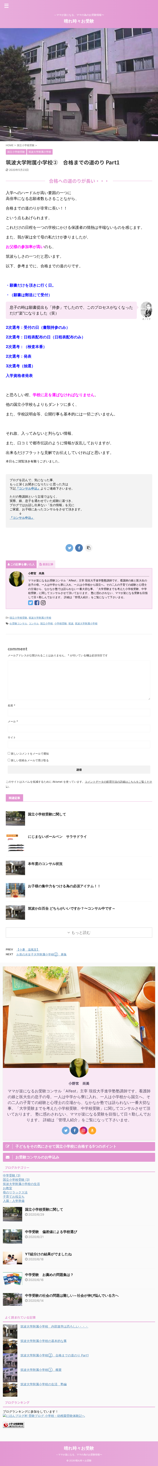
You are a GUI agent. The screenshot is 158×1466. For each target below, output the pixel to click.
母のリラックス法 (15, 1192)
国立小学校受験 (18, 617)
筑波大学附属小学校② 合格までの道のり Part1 (54, 1355)
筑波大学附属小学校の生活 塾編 (43, 1384)
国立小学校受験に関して (47, 814)
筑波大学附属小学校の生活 (21, 1184)
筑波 (70, 623)
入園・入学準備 (13, 1201)
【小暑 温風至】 (28, 949)
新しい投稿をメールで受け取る (30, 760)
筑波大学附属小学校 (40, 617)
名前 (11, 705)
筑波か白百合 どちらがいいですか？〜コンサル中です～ (71, 908)
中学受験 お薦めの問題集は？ (49, 1275)
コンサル (34, 623)
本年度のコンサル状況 (45, 864)
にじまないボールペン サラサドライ (57, 836)
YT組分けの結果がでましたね (48, 1254)
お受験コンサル (18, 623)
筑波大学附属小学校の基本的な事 (43, 1341)
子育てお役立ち (13, 1196)
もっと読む (81, 932)
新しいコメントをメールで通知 (30, 753)
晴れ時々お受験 (79, 20)
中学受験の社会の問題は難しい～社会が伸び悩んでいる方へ (72, 1295)
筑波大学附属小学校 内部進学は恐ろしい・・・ (54, 1326)
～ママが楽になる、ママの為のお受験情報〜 (79, 1454)
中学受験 (11, 1175)
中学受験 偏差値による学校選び (51, 1232)
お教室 (7, 1188)
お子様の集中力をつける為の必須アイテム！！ (64, 886)
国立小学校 (46, 623)
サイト (12, 737)
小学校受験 (60, 623)
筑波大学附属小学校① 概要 (41, 1370)
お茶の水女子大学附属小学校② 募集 (41, 954)
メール (13, 721)
